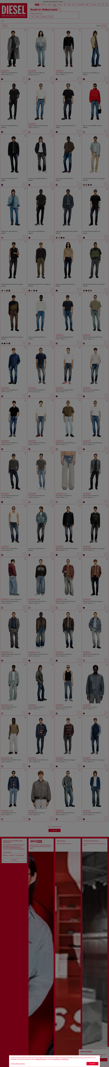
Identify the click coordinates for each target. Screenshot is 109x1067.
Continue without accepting (18, 1063)
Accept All (92, 1063)
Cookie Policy (65, 1059)
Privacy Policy (55, 1059)
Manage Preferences (41, 1059)
